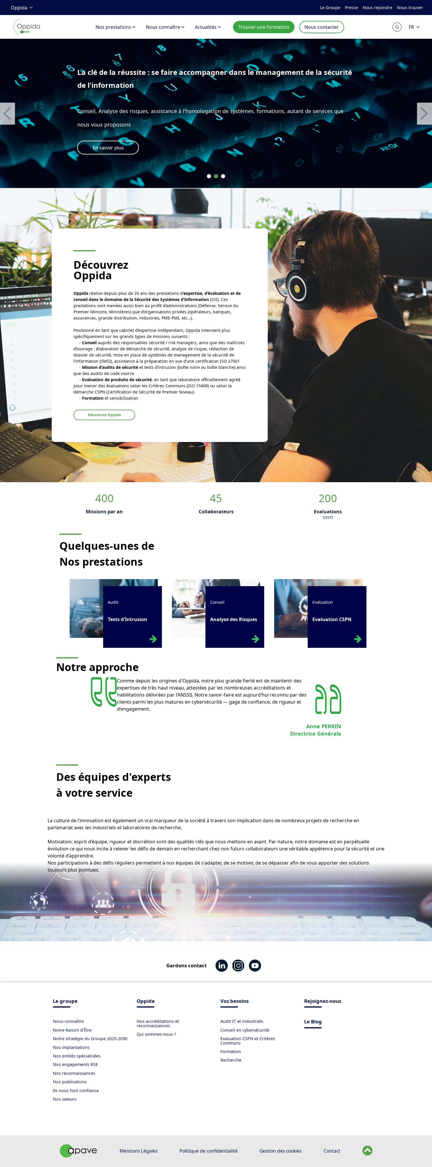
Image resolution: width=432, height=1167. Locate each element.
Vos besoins (234, 1001)
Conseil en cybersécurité (244, 1030)
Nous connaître (163, 27)
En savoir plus (108, 147)
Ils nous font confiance (76, 1090)
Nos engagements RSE (75, 1064)
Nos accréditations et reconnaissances (158, 1023)
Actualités (206, 27)
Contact (332, 1151)
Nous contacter (321, 27)
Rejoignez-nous (322, 1001)
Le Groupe (330, 7)
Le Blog (313, 1022)
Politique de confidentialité (209, 1151)
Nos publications (70, 1081)
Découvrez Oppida (104, 414)
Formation (230, 1051)
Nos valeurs (64, 1099)
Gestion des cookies (280, 1151)
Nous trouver (410, 7)
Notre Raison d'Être (72, 1030)
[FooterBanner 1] (78, 1156)
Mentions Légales (139, 1151)
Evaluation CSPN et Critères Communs (247, 1040)
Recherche (230, 1060)
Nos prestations (113, 27)
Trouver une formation (263, 27)
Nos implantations (71, 1047)
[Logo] (26, 33)
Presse (351, 7)
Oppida (19, 7)
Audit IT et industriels (241, 1021)
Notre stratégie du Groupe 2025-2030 (90, 1038)
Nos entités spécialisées (77, 1056)
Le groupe (65, 1001)
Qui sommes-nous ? (156, 1034)
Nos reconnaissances (74, 1073)
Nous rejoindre (377, 7)
